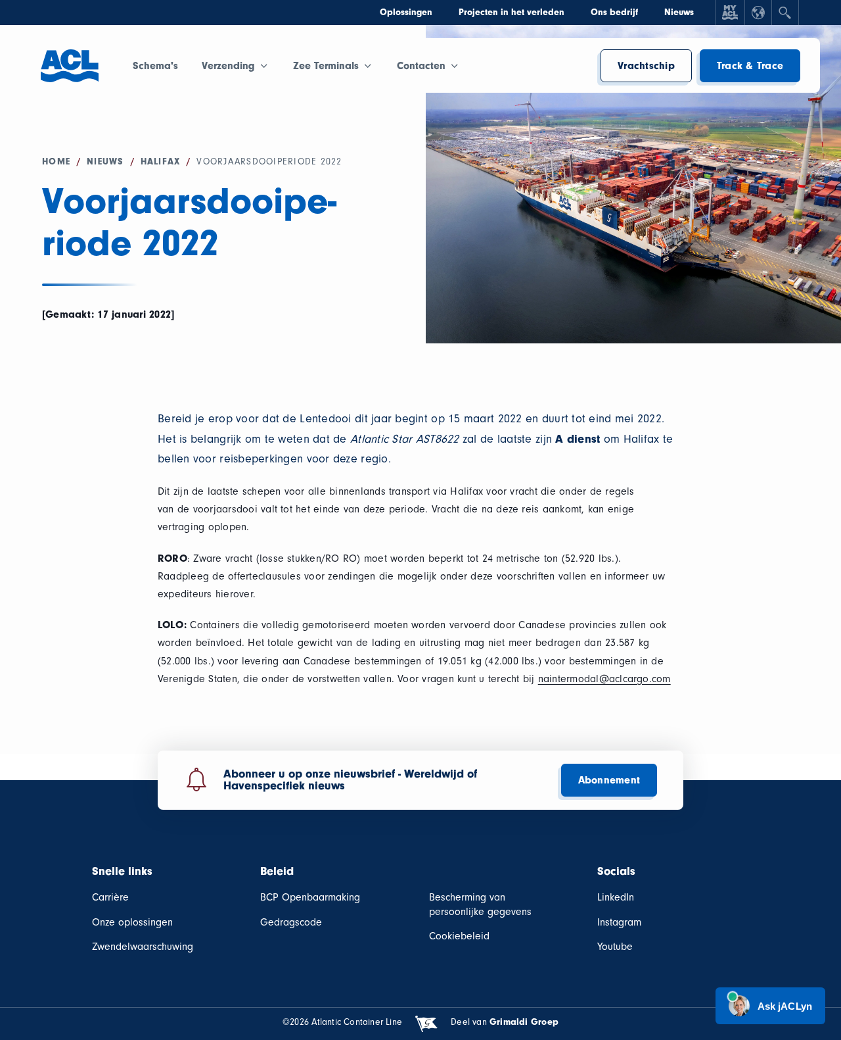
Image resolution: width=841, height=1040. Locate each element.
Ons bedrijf (614, 12)
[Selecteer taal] (758, 12)
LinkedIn (615, 897)
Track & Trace (750, 66)
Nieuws (679, 12)
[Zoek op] (785, 12)
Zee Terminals (326, 66)
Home (56, 161)
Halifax (161, 161)
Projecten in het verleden (511, 12)
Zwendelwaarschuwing (142, 947)
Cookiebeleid (459, 936)
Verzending (228, 66)
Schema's (155, 66)
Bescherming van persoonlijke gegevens (480, 904)
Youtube (615, 947)
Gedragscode (291, 922)
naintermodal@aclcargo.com (604, 679)
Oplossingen (406, 12)
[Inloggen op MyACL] (730, 12)
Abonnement (609, 780)
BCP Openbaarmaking (310, 897)
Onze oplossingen (132, 922)
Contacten (421, 66)
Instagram (619, 922)
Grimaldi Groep (523, 1022)
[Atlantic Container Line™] (70, 73)
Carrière (110, 897)
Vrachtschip (646, 66)
